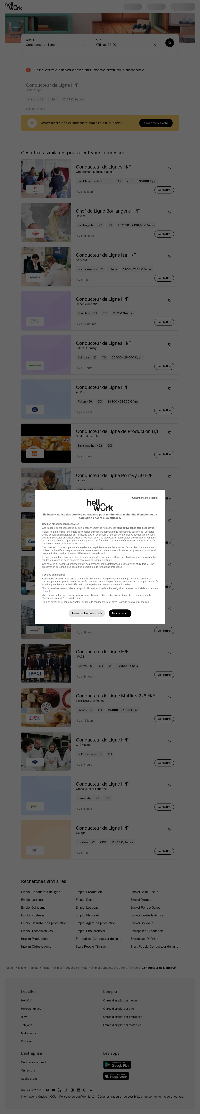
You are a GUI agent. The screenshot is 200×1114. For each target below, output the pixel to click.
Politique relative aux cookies (133, 602)
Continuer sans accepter (145, 498)
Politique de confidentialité (94, 602)
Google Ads (108, 578)
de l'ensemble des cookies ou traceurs (82, 531)
